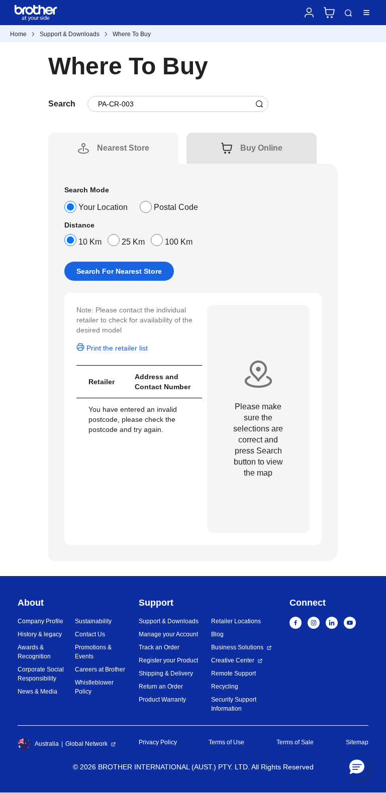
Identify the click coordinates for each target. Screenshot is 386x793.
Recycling (224, 686)
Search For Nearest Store (119, 271)
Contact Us (90, 634)
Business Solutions (237, 647)
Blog (217, 634)
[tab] (123, 148)
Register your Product (168, 660)
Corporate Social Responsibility (41, 674)
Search (348, 13)
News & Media (37, 691)
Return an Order (161, 686)
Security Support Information (233, 704)
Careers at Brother (100, 669)
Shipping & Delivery (166, 673)
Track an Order (159, 647)
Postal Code (176, 207)
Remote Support (233, 673)
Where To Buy (132, 34)
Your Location (103, 207)
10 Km (90, 242)
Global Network (86, 743)
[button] (357, 766)
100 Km (178, 242)
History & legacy (40, 634)
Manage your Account (168, 634)
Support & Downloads (70, 34)
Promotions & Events (93, 652)
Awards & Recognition (34, 652)
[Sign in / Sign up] (309, 13)
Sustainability (93, 621)
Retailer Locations (236, 621)
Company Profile (40, 621)
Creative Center (232, 660)
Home (18, 34)
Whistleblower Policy (94, 687)
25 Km (133, 242)
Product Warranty (162, 699)
